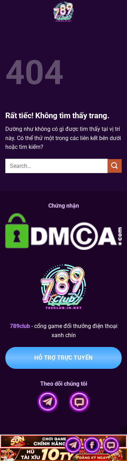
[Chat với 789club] (111, 444)
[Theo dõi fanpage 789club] (92, 444)
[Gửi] (115, 166)
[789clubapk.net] (63, 12)
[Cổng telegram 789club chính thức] (73, 444)
